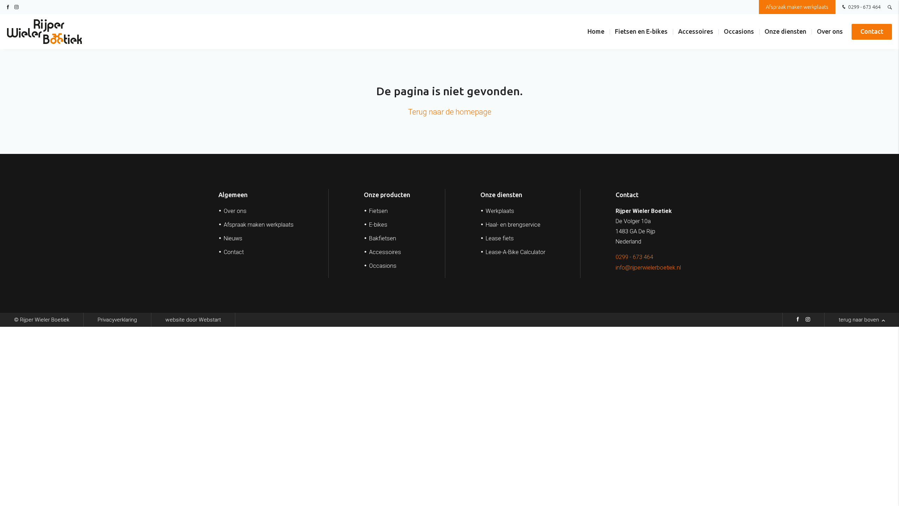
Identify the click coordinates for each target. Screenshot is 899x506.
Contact (871, 31)
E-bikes (378, 224)
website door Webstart (193, 320)
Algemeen (233, 194)
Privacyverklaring (117, 320)
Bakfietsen (382, 238)
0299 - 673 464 (864, 7)
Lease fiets (500, 238)
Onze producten (387, 194)
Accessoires (695, 31)
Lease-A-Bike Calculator (515, 252)
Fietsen (378, 211)
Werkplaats (500, 211)
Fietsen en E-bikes (641, 31)
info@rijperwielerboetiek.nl (648, 267)
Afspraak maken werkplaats (797, 7)
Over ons (830, 31)
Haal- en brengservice (513, 224)
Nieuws (233, 238)
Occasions (739, 31)
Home (596, 31)
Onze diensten (785, 31)
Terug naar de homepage (449, 112)
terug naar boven (859, 320)
